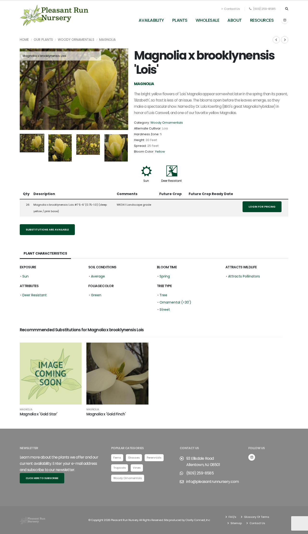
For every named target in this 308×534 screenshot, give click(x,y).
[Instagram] (284, 20)
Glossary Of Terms (256, 517)
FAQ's (232, 517)
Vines (137, 468)
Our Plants (43, 39)
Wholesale (207, 20)
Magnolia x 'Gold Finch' (105, 414)
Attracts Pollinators (244, 276)
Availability (151, 20)
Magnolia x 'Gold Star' (38, 414)
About (234, 20)
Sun (146, 181)
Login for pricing (262, 207)
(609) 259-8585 (264, 9)
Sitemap (236, 523)
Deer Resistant (171, 181)
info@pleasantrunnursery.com (212, 481)
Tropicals (119, 468)
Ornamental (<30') (175, 302)
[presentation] (25, 89)
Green (96, 295)
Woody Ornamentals (76, 39)
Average (98, 276)
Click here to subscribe (42, 478)
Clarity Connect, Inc (197, 520)
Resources (262, 20)
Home (24, 39)
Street (165, 309)
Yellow (160, 151)
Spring (165, 276)
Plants (179, 20)
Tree (163, 295)
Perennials (154, 458)
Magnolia (107, 39)
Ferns (117, 458)
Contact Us (232, 9)
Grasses (134, 458)
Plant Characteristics (45, 253)
